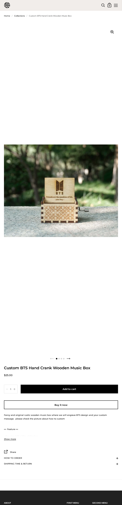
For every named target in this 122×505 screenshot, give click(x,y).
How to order (13, 458)
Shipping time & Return (18, 463)
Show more (10, 439)
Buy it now (61, 404)
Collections (19, 16)
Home (7, 16)
